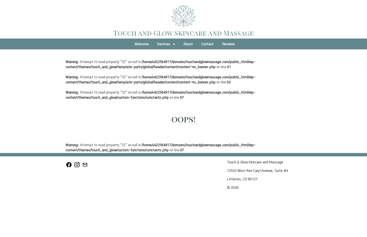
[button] (174, 45)
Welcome (142, 44)
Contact (207, 44)
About (188, 44)
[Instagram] (78, 166)
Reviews (228, 44)
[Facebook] (70, 166)
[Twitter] (85, 166)
